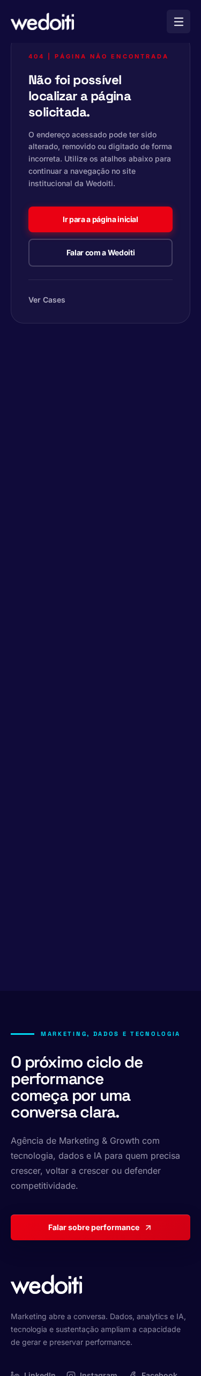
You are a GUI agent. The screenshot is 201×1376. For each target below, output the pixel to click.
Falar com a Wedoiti (100, 252)
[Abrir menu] (178, 21)
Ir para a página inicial (100, 219)
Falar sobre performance (93, 1227)
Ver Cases (46, 299)
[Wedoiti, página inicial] (42, 21)
